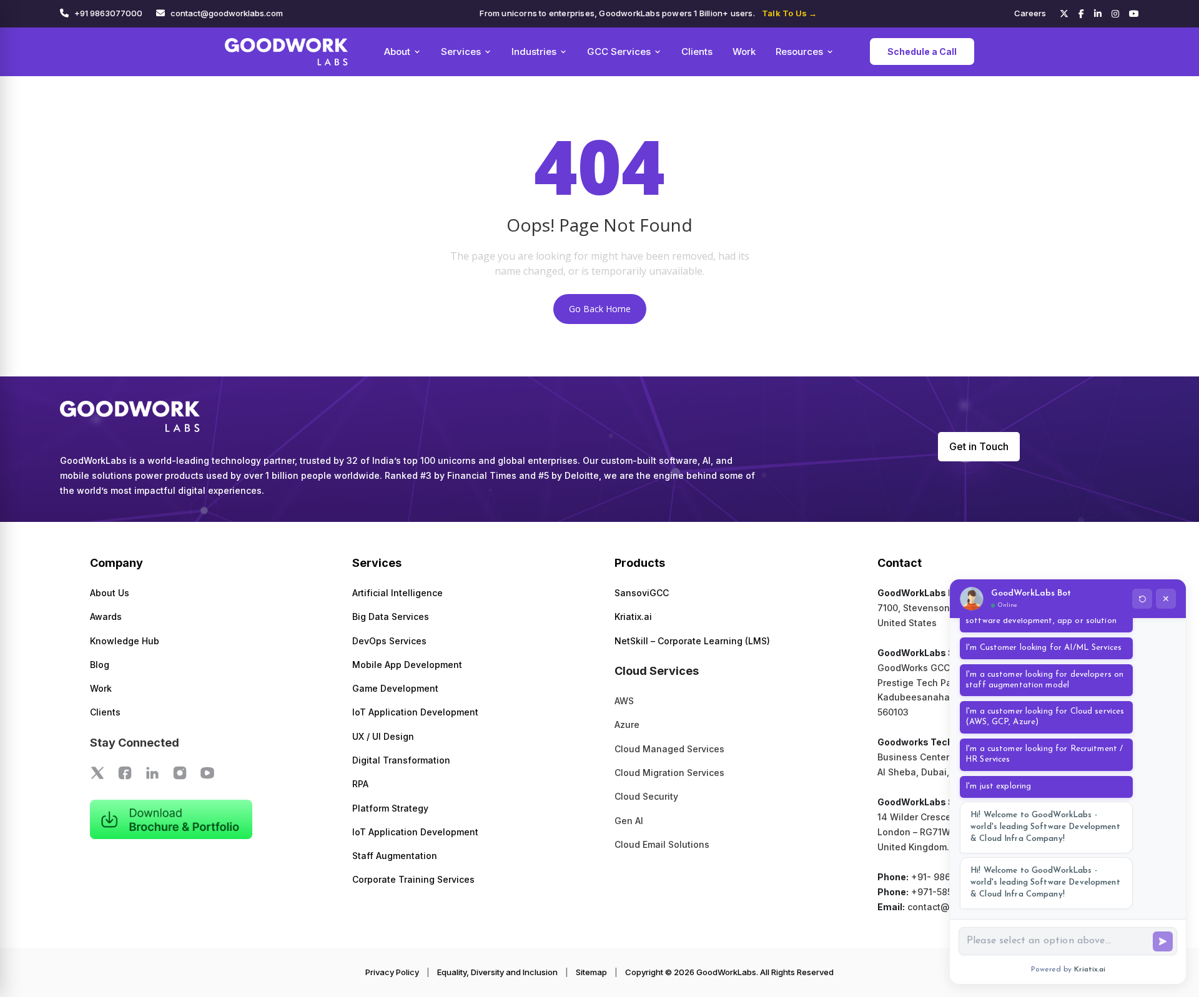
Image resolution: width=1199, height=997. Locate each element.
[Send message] (1163, 941)
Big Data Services (390, 616)
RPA (360, 783)
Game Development (395, 688)
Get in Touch (979, 446)
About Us (109, 592)
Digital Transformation (401, 760)
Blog (99, 664)
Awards (106, 616)
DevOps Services (389, 641)
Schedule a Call (922, 51)
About (397, 51)
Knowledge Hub (124, 641)
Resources (799, 51)
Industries (533, 51)
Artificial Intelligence (397, 592)
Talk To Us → (789, 13)
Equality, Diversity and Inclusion (497, 972)
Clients (697, 51)
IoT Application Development (415, 712)
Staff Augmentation (394, 855)
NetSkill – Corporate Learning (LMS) (692, 641)
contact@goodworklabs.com (226, 13)
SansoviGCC (641, 592)
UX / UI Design (383, 736)
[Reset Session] (1142, 599)
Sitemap (591, 972)
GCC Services (619, 51)
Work (744, 51)
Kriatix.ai (633, 616)
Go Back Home (600, 309)
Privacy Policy (392, 972)
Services (461, 51)
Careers (1030, 13)
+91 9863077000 (108, 13)
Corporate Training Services (413, 879)
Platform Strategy (390, 808)
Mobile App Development (407, 664)
